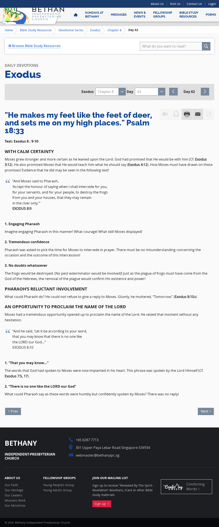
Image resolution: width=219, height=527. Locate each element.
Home (9, 30)
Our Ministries (15, 506)
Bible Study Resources (188, 14)
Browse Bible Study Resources (36, 45)
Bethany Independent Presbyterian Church (33, 14)
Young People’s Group (58, 485)
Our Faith (11, 485)
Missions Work (15, 500)
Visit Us (175, 4)
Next (206, 411)
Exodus (95, 30)
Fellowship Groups (162, 14)
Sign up (101, 504)
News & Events (140, 14)
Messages (119, 14)
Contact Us (194, 4)
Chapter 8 (114, 30)
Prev (13, 411)
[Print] (187, 114)
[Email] (197, 114)
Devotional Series (71, 30)
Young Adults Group (57, 490)
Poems (211, 14)
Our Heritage (14, 490)
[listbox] (110, 91)
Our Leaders (13, 495)
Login (212, 4)
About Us (157, 4)
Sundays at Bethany (94, 14)
